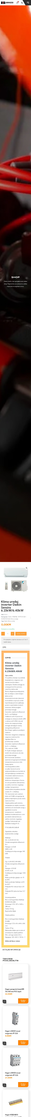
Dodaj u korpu (21, 633)
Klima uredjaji (14, 619)
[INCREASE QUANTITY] (12, 634)
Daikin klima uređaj (9, 621)
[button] (26, 568)
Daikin (10, 617)
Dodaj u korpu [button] (23, 1000)
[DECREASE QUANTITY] (3, 634)
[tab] (15, 647)
